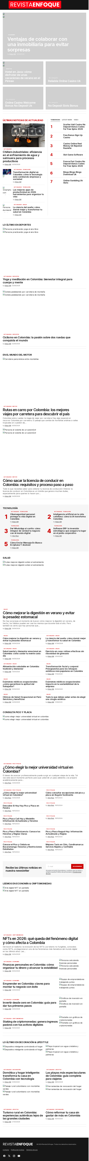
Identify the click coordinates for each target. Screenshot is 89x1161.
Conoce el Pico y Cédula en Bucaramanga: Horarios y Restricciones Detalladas (22, 846)
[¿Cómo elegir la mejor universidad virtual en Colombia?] (44, 738)
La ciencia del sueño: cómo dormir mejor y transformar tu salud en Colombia (27, 209)
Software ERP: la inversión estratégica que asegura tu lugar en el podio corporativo (69, 530)
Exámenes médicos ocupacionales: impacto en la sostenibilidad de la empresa (63, 684)
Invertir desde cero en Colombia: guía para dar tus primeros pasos (29, 1004)
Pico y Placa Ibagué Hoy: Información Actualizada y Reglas (64, 832)
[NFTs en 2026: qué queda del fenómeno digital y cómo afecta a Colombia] (44, 909)
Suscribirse (77, 866)
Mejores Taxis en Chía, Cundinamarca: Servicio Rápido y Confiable (65, 845)
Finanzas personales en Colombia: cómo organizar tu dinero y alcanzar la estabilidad (30, 966)
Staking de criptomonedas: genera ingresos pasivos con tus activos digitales (30, 1023)
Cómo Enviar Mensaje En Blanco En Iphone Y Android (26, 544)
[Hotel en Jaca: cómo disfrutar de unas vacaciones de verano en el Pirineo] (23, 73)
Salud (25, 204)
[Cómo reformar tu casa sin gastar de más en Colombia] (66, 1096)
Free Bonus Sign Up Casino (73, 136)
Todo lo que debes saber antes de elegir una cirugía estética (66, 698)
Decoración (17, 1069)
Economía (11, 34)
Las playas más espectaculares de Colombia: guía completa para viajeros (66, 1075)
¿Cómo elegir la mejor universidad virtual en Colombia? (38, 769)
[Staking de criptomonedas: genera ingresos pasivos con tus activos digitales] (72, 1023)
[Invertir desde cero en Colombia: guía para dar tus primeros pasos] (72, 1004)
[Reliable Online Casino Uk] (66, 73)
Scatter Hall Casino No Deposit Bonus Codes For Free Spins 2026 (74, 126)
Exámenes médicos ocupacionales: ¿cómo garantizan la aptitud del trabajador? (20, 684)
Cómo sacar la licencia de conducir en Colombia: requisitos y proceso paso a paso (38, 483)
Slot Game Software (73, 155)
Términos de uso (32, 1150)
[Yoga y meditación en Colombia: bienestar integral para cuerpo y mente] (44, 251)
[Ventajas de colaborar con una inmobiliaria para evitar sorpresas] (44, 36)
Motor (15, 406)
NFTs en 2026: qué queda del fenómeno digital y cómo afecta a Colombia (40, 941)
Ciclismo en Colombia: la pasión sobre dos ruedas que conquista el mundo (36, 339)
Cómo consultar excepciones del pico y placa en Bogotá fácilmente (65, 794)
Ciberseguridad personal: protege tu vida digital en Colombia (22, 516)
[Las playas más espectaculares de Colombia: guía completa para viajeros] (66, 1056)
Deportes (16, 276)
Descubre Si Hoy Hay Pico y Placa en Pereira (21, 807)
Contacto (6, 1150)
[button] (4, 4)
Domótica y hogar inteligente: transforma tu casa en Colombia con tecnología (21, 1075)
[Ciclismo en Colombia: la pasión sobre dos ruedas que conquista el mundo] (40, 311)
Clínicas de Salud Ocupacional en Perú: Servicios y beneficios (22, 698)
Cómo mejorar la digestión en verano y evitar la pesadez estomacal (39, 615)
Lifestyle (9, 68)
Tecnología (27, 169)
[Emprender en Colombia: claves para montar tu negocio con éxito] (72, 985)
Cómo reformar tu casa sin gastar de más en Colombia (63, 1114)
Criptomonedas (18, 935)
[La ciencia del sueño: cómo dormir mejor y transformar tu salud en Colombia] (7, 208)
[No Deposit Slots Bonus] (66, 98)
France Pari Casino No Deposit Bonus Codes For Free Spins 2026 (74, 163)
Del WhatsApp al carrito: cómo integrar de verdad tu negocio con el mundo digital (25, 530)
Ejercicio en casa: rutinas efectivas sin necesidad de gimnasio (65, 652)
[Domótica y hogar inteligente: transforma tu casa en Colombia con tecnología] (23, 1056)
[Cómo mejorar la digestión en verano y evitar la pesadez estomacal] (44, 583)
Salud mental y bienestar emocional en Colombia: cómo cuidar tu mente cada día (22, 653)
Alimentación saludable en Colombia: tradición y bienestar (21, 667)
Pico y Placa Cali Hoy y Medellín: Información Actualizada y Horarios (20, 820)
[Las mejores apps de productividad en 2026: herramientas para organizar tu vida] (7, 191)
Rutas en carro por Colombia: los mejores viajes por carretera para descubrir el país (36, 412)
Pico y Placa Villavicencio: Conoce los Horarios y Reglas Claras (21, 832)
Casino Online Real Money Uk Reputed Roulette (72, 145)
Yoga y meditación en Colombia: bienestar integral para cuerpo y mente (37, 281)
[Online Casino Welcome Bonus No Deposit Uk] (23, 98)
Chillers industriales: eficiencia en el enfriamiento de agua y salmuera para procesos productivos (22, 156)
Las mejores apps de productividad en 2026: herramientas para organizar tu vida (28, 193)
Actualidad (8, 149)
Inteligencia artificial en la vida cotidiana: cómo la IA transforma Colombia (69, 516)
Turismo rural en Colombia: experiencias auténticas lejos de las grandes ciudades (23, 1115)
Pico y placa (17, 763)
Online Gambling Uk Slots (73, 181)
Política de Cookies (17, 1150)
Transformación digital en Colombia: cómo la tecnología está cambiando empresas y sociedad (27, 175)
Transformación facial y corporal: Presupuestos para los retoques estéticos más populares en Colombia (64, 668)
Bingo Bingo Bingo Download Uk (72, 173)
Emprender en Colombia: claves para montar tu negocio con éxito (26, 985)
